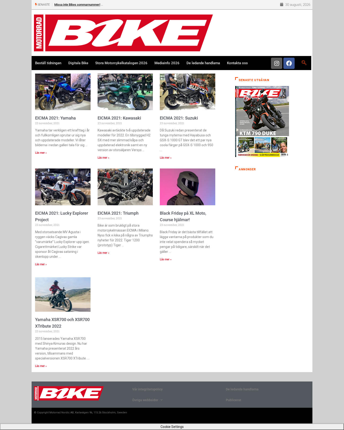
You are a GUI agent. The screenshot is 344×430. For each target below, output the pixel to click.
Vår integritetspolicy (147, 389)
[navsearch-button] (304, 63)
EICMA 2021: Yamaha (55, 118)
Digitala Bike (78, 63)
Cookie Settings (172, 427)
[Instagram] (276, 63)
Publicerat (233, 400)
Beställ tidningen (48, 63)
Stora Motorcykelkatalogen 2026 (121, 63)
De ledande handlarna (203, 63)
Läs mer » (41, 152)
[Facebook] (289, 63)
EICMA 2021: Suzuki (179, 118)
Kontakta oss (237, 63)
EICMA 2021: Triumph (118, 213)
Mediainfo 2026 (166, 63)
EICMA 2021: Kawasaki (119, 118)
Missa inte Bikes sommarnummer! (77, 4)
